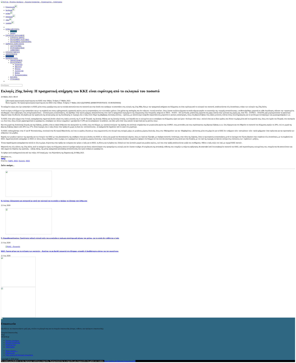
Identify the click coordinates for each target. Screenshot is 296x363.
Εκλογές (22, 161)
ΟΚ (134, 361)
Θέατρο (17, 69)
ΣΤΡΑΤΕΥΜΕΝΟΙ (13, 52)
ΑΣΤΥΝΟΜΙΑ (16, 46)
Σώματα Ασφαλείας (13, 343)
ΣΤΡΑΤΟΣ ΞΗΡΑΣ (17, 37)
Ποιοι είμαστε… (12, 351)
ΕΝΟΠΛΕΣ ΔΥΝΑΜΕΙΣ (15, 35)
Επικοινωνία (10, 353)
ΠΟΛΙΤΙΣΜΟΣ (16, 62)
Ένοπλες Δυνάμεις (12, 341)
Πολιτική (13, 31)
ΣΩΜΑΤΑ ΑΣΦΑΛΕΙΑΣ (15, 44)
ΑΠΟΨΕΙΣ (10, 56)
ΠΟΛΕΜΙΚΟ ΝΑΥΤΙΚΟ (19, 40)
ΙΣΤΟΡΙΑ (13, 77)
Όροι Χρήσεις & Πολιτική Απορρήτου (118, 361)
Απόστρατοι (10, 347)
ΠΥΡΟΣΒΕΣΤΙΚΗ (17, 48)
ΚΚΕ (28, 161)
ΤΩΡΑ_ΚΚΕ (13, 161)
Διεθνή (12, 33)
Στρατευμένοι (11, 345)
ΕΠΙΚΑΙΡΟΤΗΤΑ (12, 29)
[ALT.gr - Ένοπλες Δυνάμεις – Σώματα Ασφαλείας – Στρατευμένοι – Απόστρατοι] (31, 2)
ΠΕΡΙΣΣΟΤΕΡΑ (12, 58)
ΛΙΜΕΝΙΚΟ (15, 50)
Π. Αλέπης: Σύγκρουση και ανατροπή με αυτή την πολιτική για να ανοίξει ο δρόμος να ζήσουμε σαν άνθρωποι (44, 201)
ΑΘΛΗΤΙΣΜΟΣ (16, 60)
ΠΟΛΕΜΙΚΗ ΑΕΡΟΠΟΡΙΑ (20, 42)
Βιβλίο (17, 73)
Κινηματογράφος (21, 75)
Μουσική (18, 67)
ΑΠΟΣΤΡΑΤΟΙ (11, 54)
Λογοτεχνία (19, 71)
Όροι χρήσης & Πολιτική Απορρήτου (19, 355)
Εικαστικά (18, 65)
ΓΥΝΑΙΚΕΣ (15, 79)
